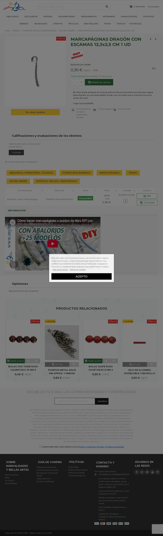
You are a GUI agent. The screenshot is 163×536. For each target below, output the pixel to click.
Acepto (81, 276)
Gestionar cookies (77, 269)
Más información (60, 269)
